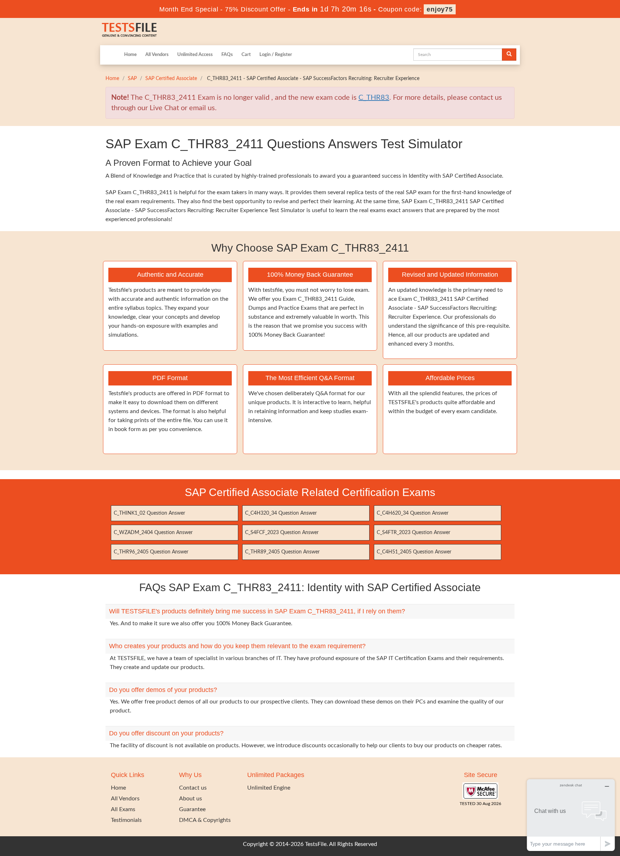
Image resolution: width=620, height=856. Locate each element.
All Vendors (157, 54)
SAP (132, 78)
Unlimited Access (195, 54)
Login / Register (275, 54)
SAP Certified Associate (171, 78)
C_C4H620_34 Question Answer (412, 513)
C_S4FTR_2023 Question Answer (413, 532)
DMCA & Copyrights (205, 820)
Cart (246, 54)
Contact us (193, 788)
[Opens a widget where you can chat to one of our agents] (570, 814)
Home (130, 54)
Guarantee (192, 809)
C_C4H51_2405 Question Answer (414, 552)
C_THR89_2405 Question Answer (282, 552)
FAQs (227, 54)
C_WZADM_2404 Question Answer (153, 532)
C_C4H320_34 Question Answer (281, 513)
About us (190, 798)
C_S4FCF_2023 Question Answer (282, 532)
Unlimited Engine (268, 788)
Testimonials (126, 820)
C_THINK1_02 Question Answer (149, 513)
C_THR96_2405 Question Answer (151, 552)
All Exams (123, 809)
